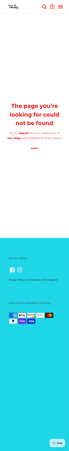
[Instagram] (19, 270)
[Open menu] (60, 7)
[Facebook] (12, 270)
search (24, 133)
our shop (13, 138)
